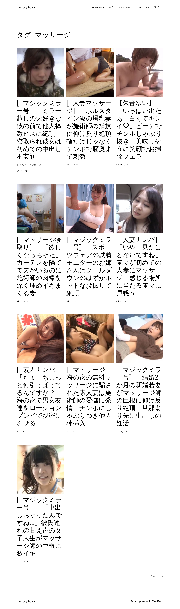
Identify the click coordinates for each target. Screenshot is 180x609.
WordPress (157, 601)
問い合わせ (158, 7)
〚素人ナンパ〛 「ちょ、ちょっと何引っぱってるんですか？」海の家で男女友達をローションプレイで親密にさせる (40, 396)
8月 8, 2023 (121, 301)
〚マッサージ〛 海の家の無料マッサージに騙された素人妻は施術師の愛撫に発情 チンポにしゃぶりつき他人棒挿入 (90, 396)
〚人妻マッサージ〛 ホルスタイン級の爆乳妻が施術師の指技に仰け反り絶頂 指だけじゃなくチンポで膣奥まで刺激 (90, 129)
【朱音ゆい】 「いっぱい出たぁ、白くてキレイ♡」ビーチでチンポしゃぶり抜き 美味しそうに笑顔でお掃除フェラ (139, 129)
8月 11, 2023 (72, 164)
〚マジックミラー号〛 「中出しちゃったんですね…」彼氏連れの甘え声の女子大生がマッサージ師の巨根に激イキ (39, 526)
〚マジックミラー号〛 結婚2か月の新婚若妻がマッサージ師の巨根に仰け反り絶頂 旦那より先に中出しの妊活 (139, 396)
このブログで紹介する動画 (118, 7)
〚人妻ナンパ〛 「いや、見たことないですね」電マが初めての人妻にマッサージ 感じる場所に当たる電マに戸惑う (139, 266)
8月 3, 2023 (22, 431)
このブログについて (142, 7)
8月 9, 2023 (72, 301)
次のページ (157, 576)
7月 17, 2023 (22, 561)
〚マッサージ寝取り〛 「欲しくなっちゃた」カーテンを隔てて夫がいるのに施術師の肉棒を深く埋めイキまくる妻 (39, 266)
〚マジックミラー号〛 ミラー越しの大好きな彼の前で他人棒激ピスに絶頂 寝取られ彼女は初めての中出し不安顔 (39, 129)
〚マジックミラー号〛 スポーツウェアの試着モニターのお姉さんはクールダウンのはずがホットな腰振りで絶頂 (89, 266)
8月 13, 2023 (22, 171)
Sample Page (98, 7)
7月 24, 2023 (122, 431)
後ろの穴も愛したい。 (28, 7)
